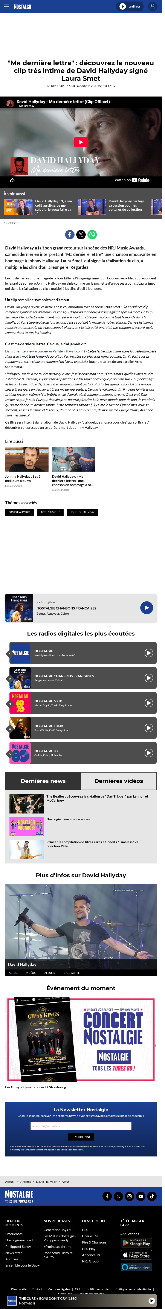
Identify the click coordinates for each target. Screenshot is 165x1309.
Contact (37, 1289)
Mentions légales (58, 1289)
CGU (78, 1289)
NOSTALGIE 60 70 (48, 701)
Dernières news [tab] (43, 781)
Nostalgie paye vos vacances (68, 819)
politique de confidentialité (70, 1149)
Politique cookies (98, 1289)
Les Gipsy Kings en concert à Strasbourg (35, 1087)
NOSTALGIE (43, 651)
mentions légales (46, 1149)
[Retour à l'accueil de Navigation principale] (22, 6)
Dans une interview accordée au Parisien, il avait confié (45, 351)
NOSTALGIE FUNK (48, 726)
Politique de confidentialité (133, 1289)
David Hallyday (22, 964)
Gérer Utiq (65, 1293)
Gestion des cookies (91, 1293)
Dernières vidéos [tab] (118, 781)
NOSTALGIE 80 (46, 751)
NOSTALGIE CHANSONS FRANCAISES (66, 608)
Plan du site (18, 1289)
